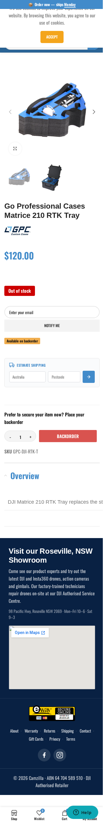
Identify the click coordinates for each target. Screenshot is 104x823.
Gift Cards (43, 747)
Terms (77, 747)
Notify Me (50, 319)
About (21, 739)
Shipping (74, 739)
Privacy (61, 747)
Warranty (37, 739)
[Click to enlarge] (15, 144)
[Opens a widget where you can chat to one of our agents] (78, 813)
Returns (56, 739)
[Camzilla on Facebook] (42, 763)
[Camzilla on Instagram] (57, 763)
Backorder (33, 444)
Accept (50, 37)
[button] (10, 109)
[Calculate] (84, 371)
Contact (23, 747)
